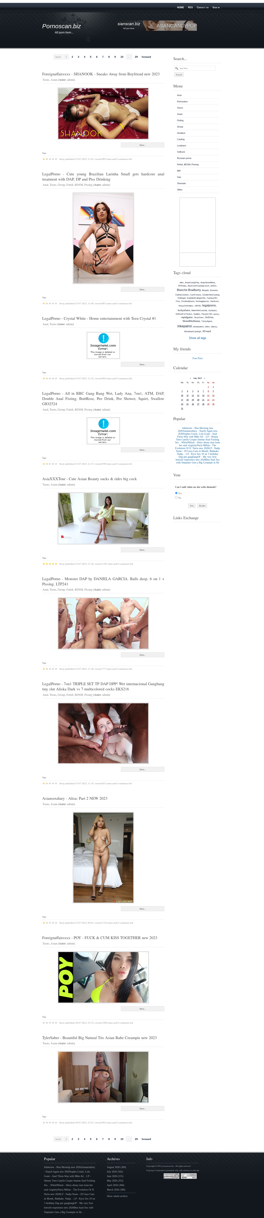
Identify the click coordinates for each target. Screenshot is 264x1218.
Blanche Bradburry (189, 290)
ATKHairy (182, 286)
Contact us (203, 7)
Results (202, 506)
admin (70, 79)
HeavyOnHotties (186, 306)
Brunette (213, 290)
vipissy (214, 326)
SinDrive (209, 317)
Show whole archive (117, 1196)
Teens (46, 79)
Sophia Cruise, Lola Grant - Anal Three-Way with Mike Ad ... (197, 435)
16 (213, 395)
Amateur (181, 133)
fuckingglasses (202, 301)
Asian (54, 79)
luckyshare (184, 310)
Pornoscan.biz (61, 26)
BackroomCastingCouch (198, 286)
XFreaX (206, 331)
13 (198, 395)
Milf (178, 171)
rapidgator (187, 317)
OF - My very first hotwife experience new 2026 (196, 458)
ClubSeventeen (182, 295)
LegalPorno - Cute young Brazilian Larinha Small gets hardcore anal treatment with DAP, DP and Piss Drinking (103, 176)
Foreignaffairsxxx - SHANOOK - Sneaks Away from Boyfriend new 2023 (101, 73)
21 (203, 400)
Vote (192, 506)
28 (203, 404)
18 (187, 400)
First (178, 301)
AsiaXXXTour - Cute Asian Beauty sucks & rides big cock (89, 478)
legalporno (209, 305)
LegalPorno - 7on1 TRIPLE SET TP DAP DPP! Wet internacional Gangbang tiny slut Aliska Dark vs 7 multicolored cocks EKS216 (103, 686)
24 (182, 404)
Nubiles (197, 314)
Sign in (216, 7)
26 (193, 404)
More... (143, 145)
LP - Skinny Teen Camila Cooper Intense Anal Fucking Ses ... (197, 439)
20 (198, 400)
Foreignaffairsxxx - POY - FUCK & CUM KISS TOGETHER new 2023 (99, 937)
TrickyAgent (206, 321)
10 (122, 56)
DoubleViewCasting (210, 295)
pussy (216, 314)
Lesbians (181, 145)
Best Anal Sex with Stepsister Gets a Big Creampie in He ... (198, 462)
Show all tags (197, 338)
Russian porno (184, 158)
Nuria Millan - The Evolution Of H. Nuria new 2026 (195, 447)
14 (203, 395)
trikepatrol (184, 326)
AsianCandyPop (192, 282)
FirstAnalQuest (187, 301)
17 (182, 400)
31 (182, 408)
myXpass (212, 310)
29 (136, 56)
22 (208, 400)
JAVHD (197, 306)
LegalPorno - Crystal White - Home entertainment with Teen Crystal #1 (99, 318)
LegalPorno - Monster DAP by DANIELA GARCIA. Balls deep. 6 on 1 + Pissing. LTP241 (103, 581)
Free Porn (198, 358)
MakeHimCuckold (199, 310)
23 (213, 400)
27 (198, 404)
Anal (45, 184)
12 (193, 395)
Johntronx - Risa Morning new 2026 (62, 1167)
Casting (181, 139)
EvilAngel (182, 298)
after (182, 282)
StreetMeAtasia (191, 321)
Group (61, 184)
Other (179, 189)
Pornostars (182, 101)
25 (187, 404)
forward (146, 56)
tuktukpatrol (198, 326)
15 (208, 395)
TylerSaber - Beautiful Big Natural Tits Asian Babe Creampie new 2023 (99, 1037)
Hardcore (214, 301)
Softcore (181, 152)
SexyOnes (198, 317)
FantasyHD (212, 298)
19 (193, 400)
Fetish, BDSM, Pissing (79, 184)
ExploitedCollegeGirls (196, 298)
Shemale (181, 183)
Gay (179, 177)
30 (213, 404)
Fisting (180, 120)
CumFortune (195, 295)
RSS (190, 7)
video (207, 326)
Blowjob (205, 290)
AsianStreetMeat (207, 282)
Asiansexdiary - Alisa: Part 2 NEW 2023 (74, 798)
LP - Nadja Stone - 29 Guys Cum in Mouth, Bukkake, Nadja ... (198, 451)
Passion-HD (207, 314)
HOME (180, 7)
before (213, 286)
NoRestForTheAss (184, 314)
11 (188, 395)
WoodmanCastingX (192, 331)
